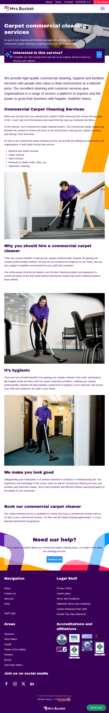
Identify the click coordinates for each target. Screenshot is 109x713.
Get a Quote (103, 2)
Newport (8, 654)
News (7, 603)
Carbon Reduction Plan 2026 (72, 609)
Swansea (9, 634)
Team (58, 2)
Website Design (45, 699)
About (49, 2)
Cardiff (7, 644)
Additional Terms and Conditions (74, 603)
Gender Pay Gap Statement (71, 614)
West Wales (10, 639)
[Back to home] (19, 8)
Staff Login (10, 613)
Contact (68, 2)
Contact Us (10, 593)
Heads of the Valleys (15, 649)
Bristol (7, 660)
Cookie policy (64, 593)
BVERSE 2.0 (83, 2)
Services (9, 598)
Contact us (54, 559)
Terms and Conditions (68, 598)
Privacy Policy (64, 588)
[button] (102, 8)
